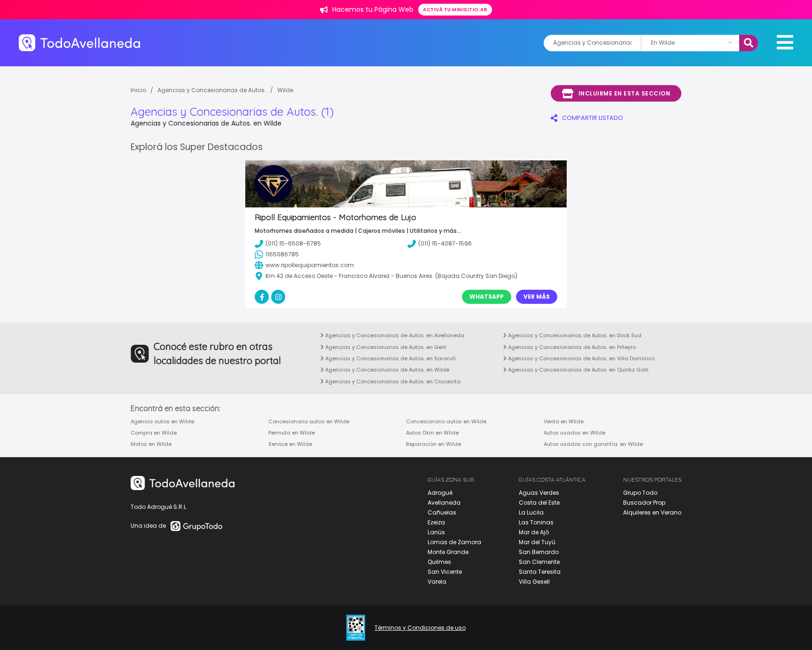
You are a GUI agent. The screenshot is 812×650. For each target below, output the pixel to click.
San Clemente (539, 562)
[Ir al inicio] (79, 42)
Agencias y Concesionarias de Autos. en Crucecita (392, 381)
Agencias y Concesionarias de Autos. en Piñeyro (571, 347)
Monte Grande (448, 552)
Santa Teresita (540, 572)
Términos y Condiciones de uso (420, 628)
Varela (437, 582)
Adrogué (440, 493)
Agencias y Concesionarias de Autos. (211, 90)
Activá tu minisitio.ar (455, 9)
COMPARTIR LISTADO (592, 117)
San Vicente (445, 572)
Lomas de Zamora (454, 542)
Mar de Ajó (534, 532)
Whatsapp (486, 297)
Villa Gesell (534, 582)
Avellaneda (444, 503)
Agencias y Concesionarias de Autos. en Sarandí (390, 358)
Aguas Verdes (539, 493)
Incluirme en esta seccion (624, 93)
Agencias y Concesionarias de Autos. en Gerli (385, 347)
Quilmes (439, 562)
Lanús (436, 532)
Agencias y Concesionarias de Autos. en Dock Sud (574, 335)
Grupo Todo (640, 493)
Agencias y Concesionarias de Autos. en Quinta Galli (577, 369)
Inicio (138, 90)
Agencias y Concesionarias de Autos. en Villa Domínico (581, 358)
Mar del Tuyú (537, 542)
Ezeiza (436, 522)
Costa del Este (539, 503)
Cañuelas (442, 512)
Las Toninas (536, 522)
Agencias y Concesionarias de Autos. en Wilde (386, 369)
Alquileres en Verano (652, 512)
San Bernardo (539, 552)
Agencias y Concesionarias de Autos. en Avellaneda (394, 335)
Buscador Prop (644, 503)
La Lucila (531, 512)
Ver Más (536, 297)
